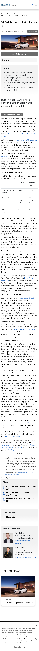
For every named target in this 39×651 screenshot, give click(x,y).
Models (9, 14)
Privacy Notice (29, 639)
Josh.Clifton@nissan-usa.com (25, 557)
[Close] (36, 625)
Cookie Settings (19, 647)
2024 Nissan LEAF (6, 16)
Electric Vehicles (19, 14)
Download (11, 31)
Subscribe (31, 31)
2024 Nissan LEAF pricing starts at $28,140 (18, 603)
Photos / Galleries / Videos (20, 54)
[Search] (33, 4)
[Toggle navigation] (36, 4)
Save (3, 31)
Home (3, 14)
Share (20, 31)
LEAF (28, 14)
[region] (19, 636)
